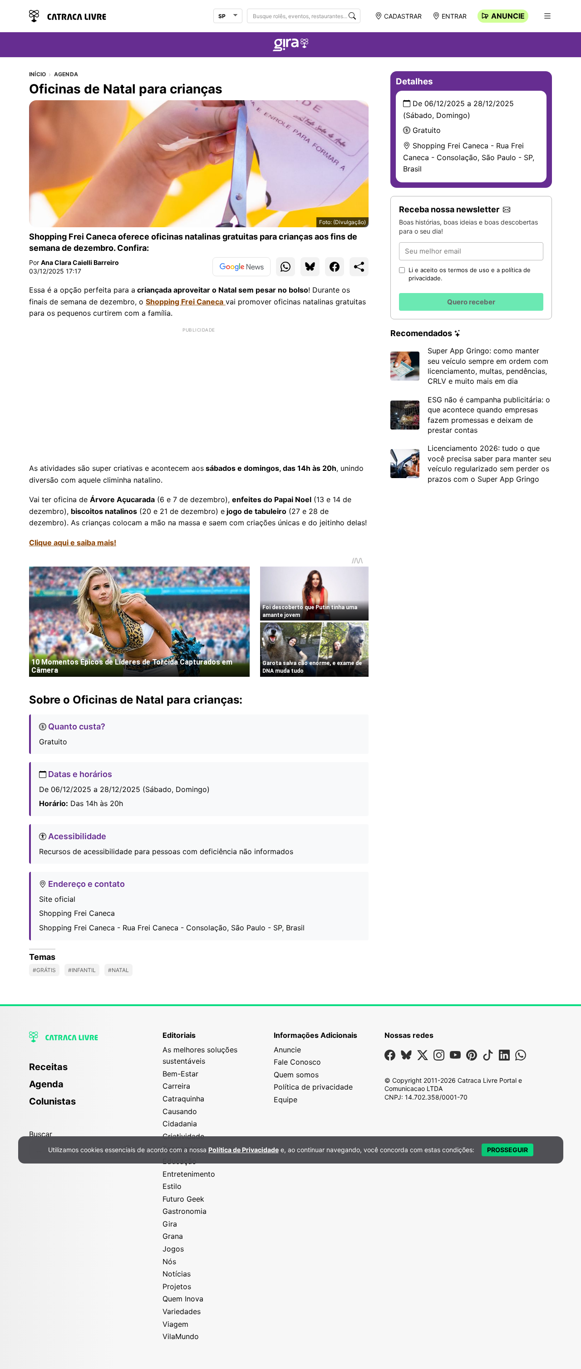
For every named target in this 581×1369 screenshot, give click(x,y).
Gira (169, 1223)
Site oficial (57, 899)
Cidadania (179, 1123)
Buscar (40, 1134)
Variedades (181, 1311)
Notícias (176, 1273)
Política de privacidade (313, 1086)
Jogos (173, 1248)
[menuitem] (85, 1071)
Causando (179, 1111)
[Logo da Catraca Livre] (67, 15)
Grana (172, 1236)
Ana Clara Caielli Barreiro (80, 262)
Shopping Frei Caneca (77, 913)
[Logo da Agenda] (290, 46)
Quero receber (471, 302)
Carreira (176, 1085)
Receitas (48, 1066)
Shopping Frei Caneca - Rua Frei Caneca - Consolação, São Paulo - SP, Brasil (172, 927)
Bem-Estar (180, 1073)
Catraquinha (183, 1098)
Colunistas (52, 1101)
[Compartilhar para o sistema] (359, 266)
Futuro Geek (183, 1198)
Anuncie (508, 15)
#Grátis (44, 970)
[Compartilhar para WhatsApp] (285, 266)
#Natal (118, 970)
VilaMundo (180, 1336)
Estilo (172, 1186)
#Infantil (82, 970)
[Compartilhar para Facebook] (334, 266)
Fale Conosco (297, 1061)
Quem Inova (182, 1298)
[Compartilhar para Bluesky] (310, 266)
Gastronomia (184, 1211)
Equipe (285, 1099)
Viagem (175, 1324)
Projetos (176, 1286)
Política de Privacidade (243, 1150)
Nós (169, 1261)
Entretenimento (188, 1173)
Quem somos (296, 1074)
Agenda (66, 74)
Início (37, 74)
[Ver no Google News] (241, 266)
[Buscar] (352, 16)
